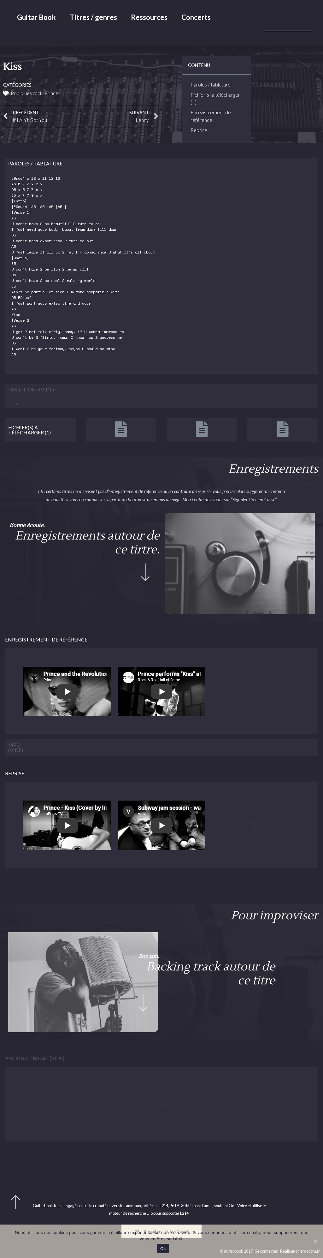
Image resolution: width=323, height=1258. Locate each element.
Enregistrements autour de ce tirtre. (87, 542)
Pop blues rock (27, 93)
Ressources (149, 17)
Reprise (199, 130)
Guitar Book (36, 17)
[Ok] (315, 1241)
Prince (51, 93)
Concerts (196, 17)
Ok (163, 1248)
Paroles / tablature (211, 84)
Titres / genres (93, 17)
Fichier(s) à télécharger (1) (215, 98)
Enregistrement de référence (211, 116)
